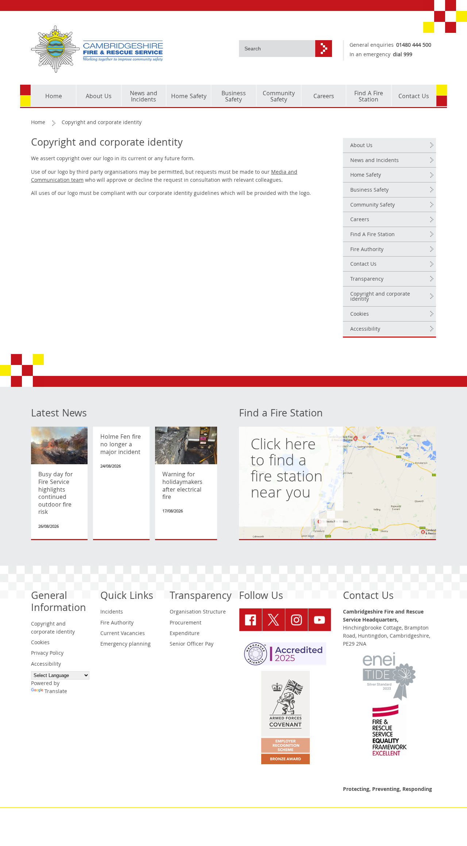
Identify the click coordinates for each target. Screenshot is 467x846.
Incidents (111, 612)
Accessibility (365, 329)
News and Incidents (374, 161)
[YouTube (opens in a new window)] (319, 619)
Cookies (359, 314)
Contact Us (363, 264)
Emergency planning (125, 644)
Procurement (185, 623)
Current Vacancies (122, 634)
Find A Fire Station (372, 235)
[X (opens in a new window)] (273, 619)
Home (38, 123)
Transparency (366, 279)
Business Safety (369, 190)
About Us (361, 146)
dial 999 (402, 55)
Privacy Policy (47, 653)
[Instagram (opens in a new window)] (296, 619)
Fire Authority (366, 250)
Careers (359, 220)
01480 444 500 (413, 45)
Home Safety (365, 175)
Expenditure (185, 634)
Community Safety (372, 205)
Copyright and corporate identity (380, 297)
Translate (56, 692)
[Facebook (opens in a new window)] (250, 619)
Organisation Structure (198, 612)
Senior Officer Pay (191, 644)
